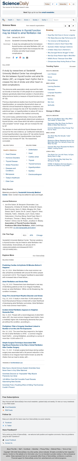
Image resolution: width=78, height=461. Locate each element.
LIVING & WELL (50, 96)
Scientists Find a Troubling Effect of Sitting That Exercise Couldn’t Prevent (22, 386)
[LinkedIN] (23, 57)
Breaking (49, 30)
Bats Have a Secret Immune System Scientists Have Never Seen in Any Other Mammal (21, 369)
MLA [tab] (24, 235)
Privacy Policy (44, 449)
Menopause (10, 174)
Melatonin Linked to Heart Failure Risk (60, 44)
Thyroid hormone (35, 164)
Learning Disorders (54, 86)
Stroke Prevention (12, 165)
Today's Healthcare (13, 177)
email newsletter (48, 12)
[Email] (27, 57)
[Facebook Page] (53, 4)
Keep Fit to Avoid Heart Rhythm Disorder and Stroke (22, 296)
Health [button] (10, 20)
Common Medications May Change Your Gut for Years (61, 128)
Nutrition (32, 171)
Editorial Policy (56, 449)
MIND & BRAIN (50, 83)
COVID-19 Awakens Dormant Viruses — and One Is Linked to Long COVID (60, 164)
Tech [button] (18, 20)
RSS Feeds (8, 410)
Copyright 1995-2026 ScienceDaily (15, 452)
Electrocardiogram (35, 174)
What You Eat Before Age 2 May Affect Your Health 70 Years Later (60, 119)
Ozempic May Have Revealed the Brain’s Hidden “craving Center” (61, 147)
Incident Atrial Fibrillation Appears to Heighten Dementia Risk (20, 311)
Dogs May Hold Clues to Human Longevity (61, 35)
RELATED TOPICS (8, 145)
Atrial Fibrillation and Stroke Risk (15, 281)
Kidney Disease (53, 80)
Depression (51, 89)
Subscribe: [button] (63, 4)
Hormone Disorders (13, 158)
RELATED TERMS (31, 145)
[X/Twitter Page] (57, 4)
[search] (74, 19)
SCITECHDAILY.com (17, 363)
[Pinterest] (20, 57)
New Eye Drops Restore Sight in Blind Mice (61, 56)
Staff (20, 449)
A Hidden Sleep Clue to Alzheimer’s (59, 50)
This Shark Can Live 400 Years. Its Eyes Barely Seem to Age (61, 155)
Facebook (8, 422)
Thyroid (31, 160)
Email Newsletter (10, 407)
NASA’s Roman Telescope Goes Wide (60, 58)
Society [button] (35, 20)
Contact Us (8, 443)
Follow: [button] (47, 4)
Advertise (35, 449)
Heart (30, 153)
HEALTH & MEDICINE (52, 71)
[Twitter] (17, 57)
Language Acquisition (55, 92)
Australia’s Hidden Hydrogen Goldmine (60, 47)
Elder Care (10, 181)
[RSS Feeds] (70, 4)
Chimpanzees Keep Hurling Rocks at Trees (61, 61)
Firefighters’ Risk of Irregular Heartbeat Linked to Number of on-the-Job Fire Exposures (21, 327)
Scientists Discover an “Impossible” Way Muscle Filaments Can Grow (19, 374)
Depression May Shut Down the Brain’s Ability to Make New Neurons (60, 124)
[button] (66, 25)
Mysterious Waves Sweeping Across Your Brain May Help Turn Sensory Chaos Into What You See (61, 142)
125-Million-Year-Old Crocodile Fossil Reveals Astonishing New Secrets (19, 380)
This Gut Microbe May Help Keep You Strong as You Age (60, 160)
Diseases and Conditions (11, 169)
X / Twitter (8, 426)
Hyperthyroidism (34, 167)
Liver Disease (52, 74)
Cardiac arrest (34, 157)
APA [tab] (31, 235)
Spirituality (51, 105)
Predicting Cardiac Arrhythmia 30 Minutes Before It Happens (21, 266)
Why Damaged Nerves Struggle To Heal (60, 53)
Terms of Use (67, 449)
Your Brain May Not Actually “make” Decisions (59, 136)
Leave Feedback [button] (10, 440)
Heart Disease (11, 154)
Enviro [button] (26, 20)
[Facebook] (13, 57)
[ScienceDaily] (15, 3)
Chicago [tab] (39, 235)
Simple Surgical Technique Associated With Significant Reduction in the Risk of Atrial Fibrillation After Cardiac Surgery (22, 344)
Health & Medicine (10, 150)
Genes (50, 77)
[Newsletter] (74, 4)
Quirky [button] (44, 20)
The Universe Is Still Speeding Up (58, 41)
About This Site (12, 449)
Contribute (27, 449)
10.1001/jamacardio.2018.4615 (24, 227)
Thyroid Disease (12, 161)
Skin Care (51, 102)
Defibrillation (33, 149)
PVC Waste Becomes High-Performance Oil (62, 38)
